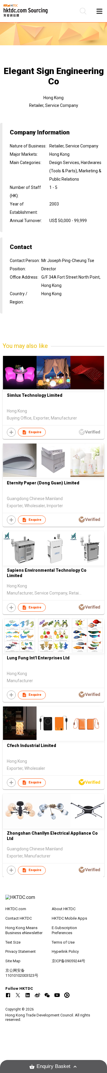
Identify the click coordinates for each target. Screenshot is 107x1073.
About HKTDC (63, 909)
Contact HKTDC (18, 918)
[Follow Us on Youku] (67, 995)
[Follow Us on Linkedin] (27, 995)
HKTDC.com (15, 909)
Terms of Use (63, 942)
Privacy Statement (20, 951)
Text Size (13, 942)
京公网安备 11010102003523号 (21, 973)
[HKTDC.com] (53, 900)
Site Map (13, 961)
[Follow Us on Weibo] (37, 995)
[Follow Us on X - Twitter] (18, 995)
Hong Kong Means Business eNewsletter (24, 930)
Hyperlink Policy (65, 951)
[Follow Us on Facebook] (8, 995)
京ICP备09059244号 (68, 961)
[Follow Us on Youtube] (57, 995)
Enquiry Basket (53, 1066)
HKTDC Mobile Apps (69, 918)
